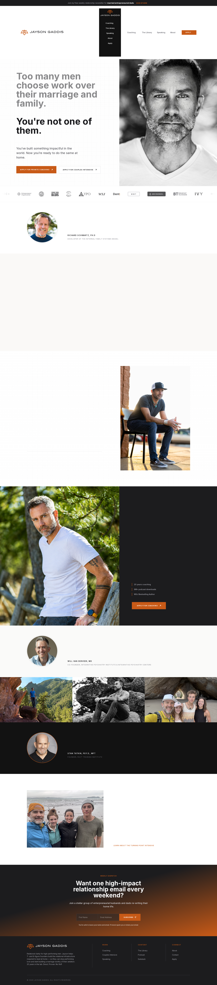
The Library (147, 32)
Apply (174, 959)
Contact (175, 955)
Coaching (106, 950)
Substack (142, 959)
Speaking (161, 32)
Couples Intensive (109, 955)
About (172, 32)
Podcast (141, 955)
